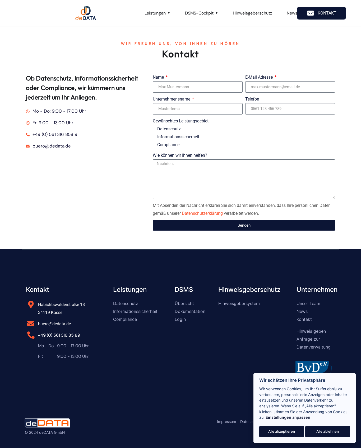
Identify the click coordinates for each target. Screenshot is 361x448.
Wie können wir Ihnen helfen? (180, 155)
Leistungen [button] (155, 13)
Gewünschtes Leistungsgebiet (181, 120)
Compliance (168, 144)
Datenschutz (169, 128)
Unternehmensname (172, 99)
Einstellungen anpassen (288, 417)
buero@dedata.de (54, 323)
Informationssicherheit (178, 136)
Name (159, 77)
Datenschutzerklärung (202, 213)
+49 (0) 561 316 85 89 (59, 335)
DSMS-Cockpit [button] (199, 13)
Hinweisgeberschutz (252, 13)
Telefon (252, 99)
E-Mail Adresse (259, 77)
